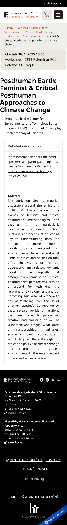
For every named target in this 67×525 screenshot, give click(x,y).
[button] (33, 146)
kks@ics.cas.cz (23, 408)
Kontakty (53, 460)
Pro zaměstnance (34, 469)
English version (53, 3)
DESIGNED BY (31, 478)
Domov (8, 27)
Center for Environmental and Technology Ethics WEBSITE (30, 171)
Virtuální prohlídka (26, 460)
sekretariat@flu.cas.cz (27, 438)
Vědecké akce (12, 32)
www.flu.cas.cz (17, 442)
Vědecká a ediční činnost (33, 27)
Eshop (47, 15)
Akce (28, 32)
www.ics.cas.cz (17, 413)
